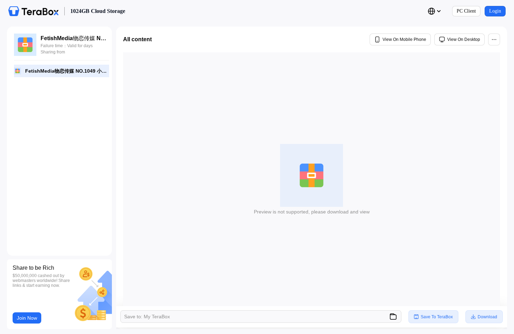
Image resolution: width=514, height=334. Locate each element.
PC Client (466, 11)
